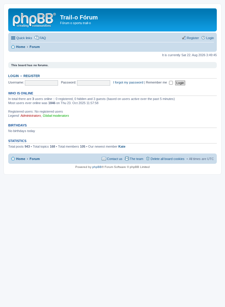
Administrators (31, 115)
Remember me (157, 82)
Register (31, 76)
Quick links (24, 38)
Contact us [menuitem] (114, 159)
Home (20, 159)
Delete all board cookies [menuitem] (168, 159)
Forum (35, 159)
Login (13, 76)
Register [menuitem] (193, 38)
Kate (121, 146)
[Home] (35, 19)
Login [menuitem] (210, 38)
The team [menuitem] (136, 159)
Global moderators (56, 115)
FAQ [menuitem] (43, 38)
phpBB (97, 166)
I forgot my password (128, 82)
